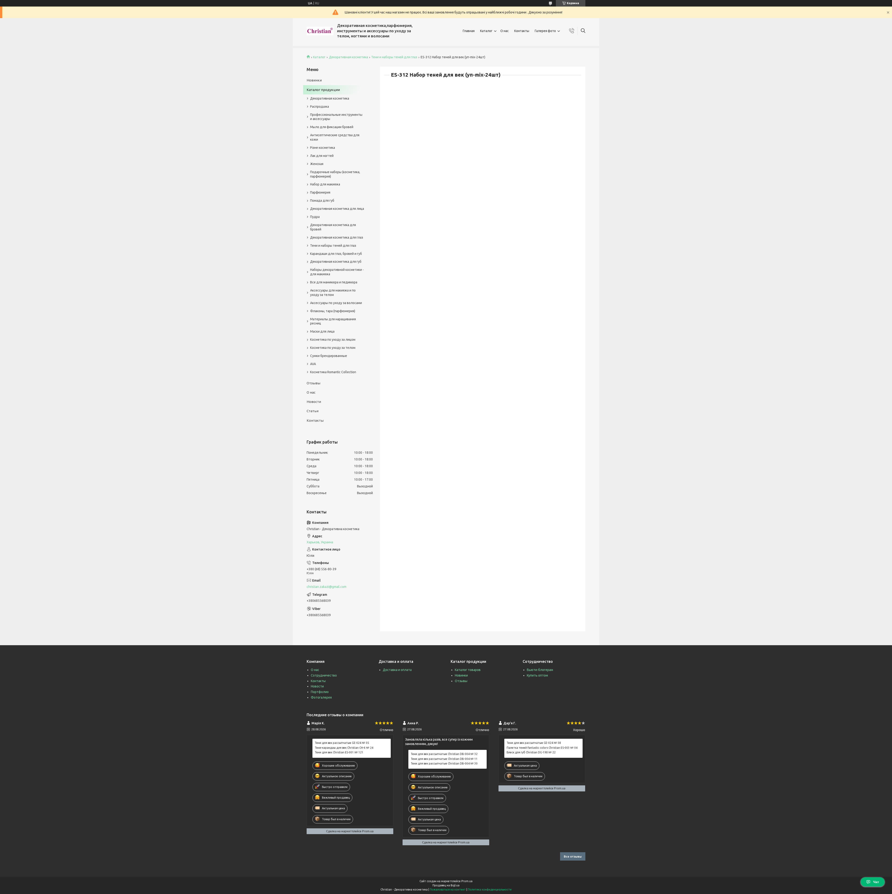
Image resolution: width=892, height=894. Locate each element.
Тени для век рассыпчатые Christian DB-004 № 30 (444, 763)
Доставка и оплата (397, 670)
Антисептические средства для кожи (334, 137)
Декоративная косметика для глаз (336, 237)
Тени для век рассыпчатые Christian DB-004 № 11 (444, 758)
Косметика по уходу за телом (332, 348)
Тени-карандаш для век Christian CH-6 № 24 (344, 747)
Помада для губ (322, 200)
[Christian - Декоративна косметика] (320, 31)
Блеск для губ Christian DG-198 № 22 (531, 752)
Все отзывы (573, 856)
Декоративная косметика (348, 57)
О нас (504, 31)
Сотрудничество (324, 675)
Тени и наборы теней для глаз (394, 57)
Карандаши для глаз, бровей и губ (336, 254)
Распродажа (319, 106)
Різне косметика (322, 147)
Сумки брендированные (328, 356)
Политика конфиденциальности (490, 889)
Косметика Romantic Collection (333, 372)
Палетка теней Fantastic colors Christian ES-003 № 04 (542, 747)
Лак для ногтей (322, 156)
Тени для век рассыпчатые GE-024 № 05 (342, 742)
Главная (469, 31)
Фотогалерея (321, 697)
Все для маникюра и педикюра (333, 282)
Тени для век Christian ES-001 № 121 (339, 752)
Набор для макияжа (325, 184)
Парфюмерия (320, 192)
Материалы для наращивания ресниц (333, 321)
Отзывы (313, 383)
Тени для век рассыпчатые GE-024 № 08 (534, 742)
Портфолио (320, 692)
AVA (313, 364)
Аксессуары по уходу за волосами (336, 303)
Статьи (312, 411)
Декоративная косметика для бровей (333, 227)
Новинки (314, 80)
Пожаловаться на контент (448, 889)
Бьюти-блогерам (540, 670)
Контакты (521, 31)
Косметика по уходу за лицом (332, 339)
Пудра (315, 217)
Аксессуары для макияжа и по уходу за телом (333, 292)
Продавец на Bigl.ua (446, 885)
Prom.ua (466, 881)
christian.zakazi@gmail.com (326, 587)
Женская (316, 164)
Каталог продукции (323, 90)
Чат (876, 882)
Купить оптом (537, 675)
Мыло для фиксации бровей (331, 127)
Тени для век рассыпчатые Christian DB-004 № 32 (444, 753)
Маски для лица (322, 331)
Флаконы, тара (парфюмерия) (332, 311)
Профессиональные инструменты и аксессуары (336, 117)
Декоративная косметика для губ (335, 261)
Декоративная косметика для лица (337, 209)
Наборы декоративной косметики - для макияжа (337, 272)
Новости (314, 402)
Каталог (486, 31)
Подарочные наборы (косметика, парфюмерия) (335, 174)
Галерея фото (545, 31)
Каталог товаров (468, 670)
